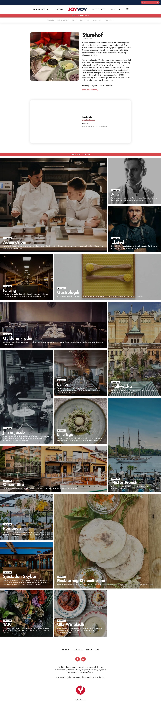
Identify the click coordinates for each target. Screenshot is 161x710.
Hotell (51, 20)
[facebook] (77, 659)
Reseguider (58, 9)
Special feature (99, 9)
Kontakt (65, 650)
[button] (49, 78)
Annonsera (78, 650)
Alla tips (109, 20)
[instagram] (83, 659)
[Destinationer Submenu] (47, 9)
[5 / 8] (54, 56)
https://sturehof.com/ (90, 89)
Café (74, 20)
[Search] (158, 2)
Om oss (114, 9)
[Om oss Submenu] (119, 9)
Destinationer (39, 9)
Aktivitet (97, 20)
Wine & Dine (63, 20)
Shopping (84, 20)
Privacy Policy (92, 650)
